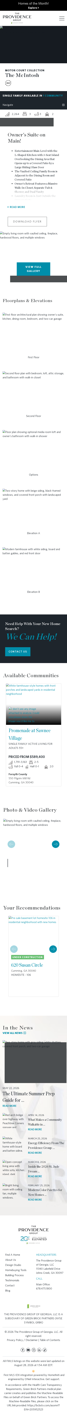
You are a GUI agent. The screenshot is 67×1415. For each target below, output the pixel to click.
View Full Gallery (33, 269)
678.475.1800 (44, 1288)
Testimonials (12, 1280)
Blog (7, 1290)
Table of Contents (50, 1340)
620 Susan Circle (27, 965)
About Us (10, 1259)
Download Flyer (27, 221)
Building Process (14, 1275)
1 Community (53, 95)
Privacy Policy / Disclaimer (22, 1340)
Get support (52, 1379)
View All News (13, 1033)
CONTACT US (18, 651)
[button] (55, 844)
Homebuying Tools (15, 1270)
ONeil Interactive (34, 1379)
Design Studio (13, 1265)
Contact (10, 1285)
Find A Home (12, 1254)
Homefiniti (54, 1375)
